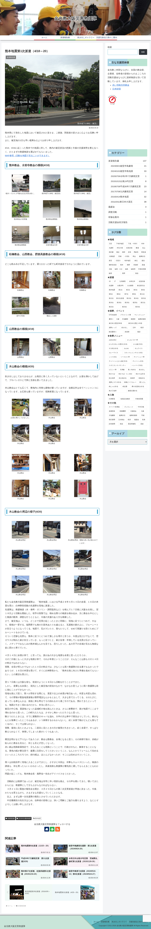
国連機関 (123, 411)
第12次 (111, 298)
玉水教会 (121, 419)
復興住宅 (142, 256)
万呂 (110, 243)
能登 (110, 273)
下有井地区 (120, 243)
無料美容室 (113, 265)
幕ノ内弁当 (132, 369)
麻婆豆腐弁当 (132, 391)
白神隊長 (112, 399)
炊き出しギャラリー (119, 922)
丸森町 (111, 248)
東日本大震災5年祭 (115, 323)
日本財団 (116, 89)
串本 (142, 243)
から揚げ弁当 (138, 344)
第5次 (111, 294)
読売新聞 (112, 424)
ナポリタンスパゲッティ (117, 365)
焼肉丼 (132, 378)
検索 (110, 47)
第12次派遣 (120, 298)
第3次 (135, 290)
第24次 (137, 307)
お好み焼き (113, 340)
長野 (123, 273)
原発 (129, 252)
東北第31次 (141, 285)
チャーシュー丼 (139, 357)
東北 (136, 260)
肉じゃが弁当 (113, 386)
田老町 (136, 265)
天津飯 (122, 369)
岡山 (134, 256)
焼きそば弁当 (140, 374)
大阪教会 (133, 411)
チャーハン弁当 (138, 361)
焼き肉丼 (112, 378)
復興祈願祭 (142, 319)
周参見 (136, 252)
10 (110, 281)
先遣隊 (111, 285)
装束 (143, 419)
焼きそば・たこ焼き (125, 374)
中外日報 (141, 407)
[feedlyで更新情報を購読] (52, 829)
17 (115, 281)
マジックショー (139, 315)
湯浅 (143, 260)
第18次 (119, 302)
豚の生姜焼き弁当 (138, 386)
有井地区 (127, 260)
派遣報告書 (11, 818)
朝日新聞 (112, 419)
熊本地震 (38, 818)
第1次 (120, 290)
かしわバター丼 (132, 340)
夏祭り (111, 319)
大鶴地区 (112, 256)
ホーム (96, 922)
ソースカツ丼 (125, 357)
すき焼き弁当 (113, 348)
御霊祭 (133, 319)
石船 (110, 269)
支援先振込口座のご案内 (138, 922)
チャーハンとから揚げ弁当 (118, 361)
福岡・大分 (118, 269)
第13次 (129, 298)
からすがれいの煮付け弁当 (118, 344)
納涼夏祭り (113, 332)
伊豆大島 (120, 248)
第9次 (134, 294)
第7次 (126, 294)
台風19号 (120, 285)
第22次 (111, 307)
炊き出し (125, 327)
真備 (143, 265)
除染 (136, 273)
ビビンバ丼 (113, 369)
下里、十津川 (132, 243)
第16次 (111, 302)
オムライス (139, 348)
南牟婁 (111, 252)
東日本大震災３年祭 (135, 323)
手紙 (142, 415)
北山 (143, 248)
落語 (138, 332)
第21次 (143, 302)
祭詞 (142, 327)
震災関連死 (132, 424)
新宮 (110, 260)
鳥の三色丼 (113, 391)
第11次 (142, 294)
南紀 (117, 252)
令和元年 (132, 281)
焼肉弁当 (142, 378)
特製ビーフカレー (130, 382)
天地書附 (125, 319)
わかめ (126, 348)
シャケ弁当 (113, 357)
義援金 (136, 419)
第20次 (135, 302)
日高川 (118, 260)
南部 (123, 252)
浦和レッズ (113, 327)
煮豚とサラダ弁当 (115, 382)
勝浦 (137, 248)
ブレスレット (128, 407)
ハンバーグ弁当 (137, 365)
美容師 (127, 332)
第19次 (127, 302)
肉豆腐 (125, 386)
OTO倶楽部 (113, 315)
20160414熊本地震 (25, 818)
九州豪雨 (122, 281)
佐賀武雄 (129, 248)
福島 (126, 269)
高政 (142, 424)
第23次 (124, 307)
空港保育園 (142, 269)
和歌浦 (143, 252)
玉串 (134, 327)
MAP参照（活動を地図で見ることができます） (27, 155)
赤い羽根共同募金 (120, 85)
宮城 (119, 256)
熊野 (128, 265)
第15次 (143, 298)
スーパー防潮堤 (114, 407)
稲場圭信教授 (125, 399)
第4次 (143, 290)
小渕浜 (127, 256)
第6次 (119, 294)
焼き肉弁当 (122, 378)
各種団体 (112, 411)
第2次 (128, 290)
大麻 (117, 319)
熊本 (121, 265)
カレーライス (113, 353)
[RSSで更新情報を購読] (57, 829)
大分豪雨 (130, 285)
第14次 (136, 298)
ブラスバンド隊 (125, 315)
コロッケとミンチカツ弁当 (133, 353)
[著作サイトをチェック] (46, 829)
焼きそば (112, 374)
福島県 (133, 269)
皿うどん (142, 382)
